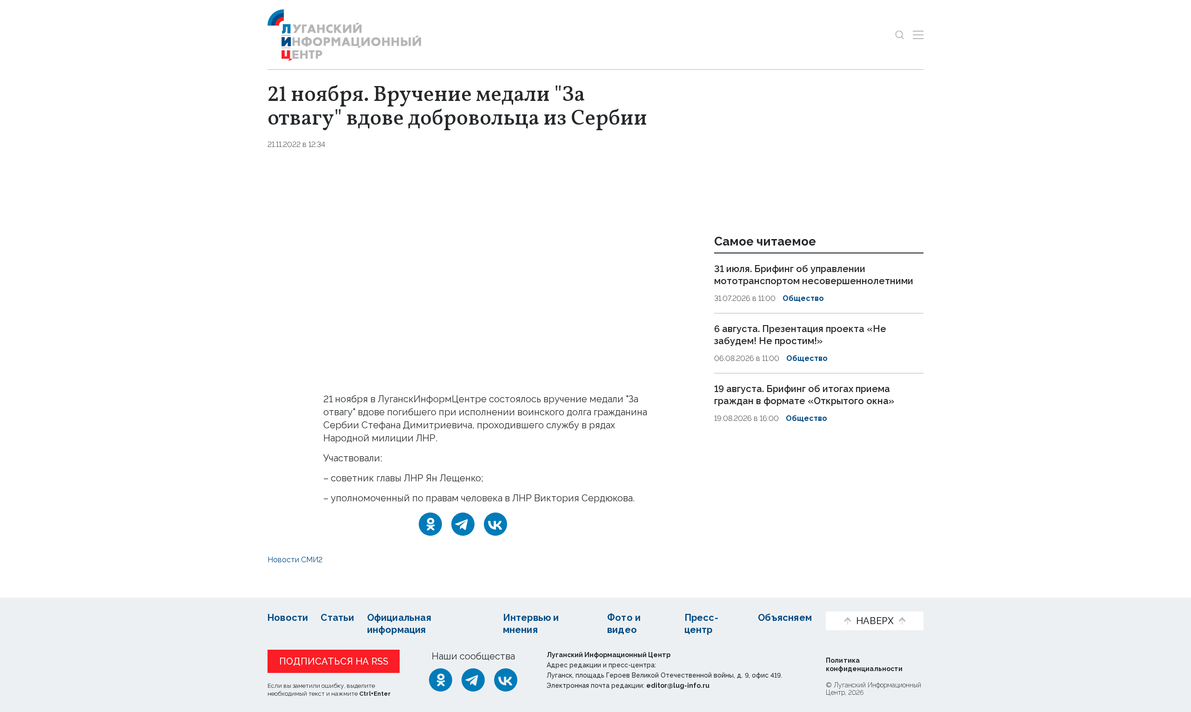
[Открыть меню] (918, 35)
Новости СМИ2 (295, 559)
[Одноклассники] (430, 524)
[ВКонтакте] (495, 524)
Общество (803, 298)
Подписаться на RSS (333, 661)
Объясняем (785, 617)
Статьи (337, 617)
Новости (288, 617)
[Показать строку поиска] (899, 35)
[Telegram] (463, 524)
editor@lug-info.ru (677, 685)
